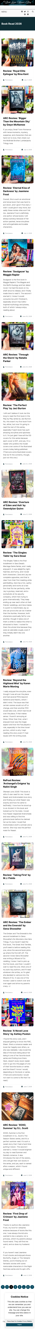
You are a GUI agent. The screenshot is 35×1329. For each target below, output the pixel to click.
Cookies (19, 1321)
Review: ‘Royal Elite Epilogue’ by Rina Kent (15, 73)
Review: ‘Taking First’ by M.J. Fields (17, 877)
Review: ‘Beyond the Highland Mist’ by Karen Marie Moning (16, 683)
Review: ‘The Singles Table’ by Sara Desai (15, 554)
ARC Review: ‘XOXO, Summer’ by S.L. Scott (15, 1127)
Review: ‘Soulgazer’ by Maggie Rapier (16, 273)
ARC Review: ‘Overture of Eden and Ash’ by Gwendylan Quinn (16, 505)
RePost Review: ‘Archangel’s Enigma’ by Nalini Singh (16, 783)
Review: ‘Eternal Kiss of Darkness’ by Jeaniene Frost (16, 191)
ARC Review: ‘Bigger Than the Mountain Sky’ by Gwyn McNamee (16, 121)
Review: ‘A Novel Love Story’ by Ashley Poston (16, 1032)
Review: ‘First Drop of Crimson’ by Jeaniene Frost (15, 1216)
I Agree (19, 1324)
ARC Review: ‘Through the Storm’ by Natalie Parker (16, 357)
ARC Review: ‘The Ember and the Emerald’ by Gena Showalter (17, 925)
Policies (29, 1321)
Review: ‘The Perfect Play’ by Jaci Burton (15, 407)
